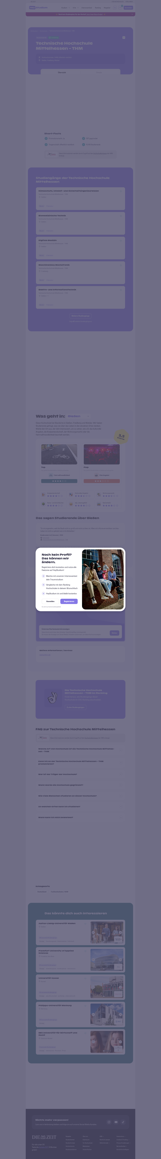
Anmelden (50, 601)
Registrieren (69, 601)
